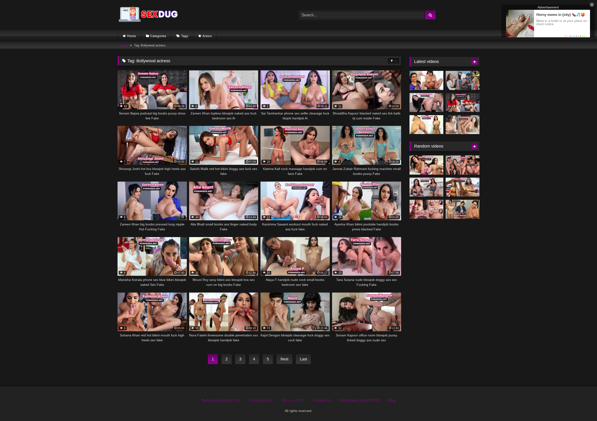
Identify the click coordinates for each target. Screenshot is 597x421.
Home (131, 36)
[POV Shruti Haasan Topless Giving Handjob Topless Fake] (462, 209)
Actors (207, 36)
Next (284, 359)
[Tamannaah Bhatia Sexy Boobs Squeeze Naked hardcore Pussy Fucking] (462, 124)
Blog (392, 400)
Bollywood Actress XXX (221, 400)
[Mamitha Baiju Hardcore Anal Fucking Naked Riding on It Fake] (426, 209)
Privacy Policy (261, 400)
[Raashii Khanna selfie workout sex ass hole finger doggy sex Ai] (426, 102)
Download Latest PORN (359, 400)
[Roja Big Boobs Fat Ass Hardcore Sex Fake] (426, 80)
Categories (158, 36)
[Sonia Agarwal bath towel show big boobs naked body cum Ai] (426, 124)
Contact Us (322, 400)
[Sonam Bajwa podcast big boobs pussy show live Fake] (462, 102)
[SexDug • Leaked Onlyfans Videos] (149, 15)
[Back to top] (582, 407)
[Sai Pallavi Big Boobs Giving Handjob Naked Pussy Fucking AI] (426, 187)
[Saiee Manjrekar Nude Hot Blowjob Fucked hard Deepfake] (462, 165)
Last (303, 359)
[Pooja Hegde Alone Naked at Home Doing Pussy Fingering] (462, 187)
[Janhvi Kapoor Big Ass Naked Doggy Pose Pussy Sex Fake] (426, 165)
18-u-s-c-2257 (292, 400)
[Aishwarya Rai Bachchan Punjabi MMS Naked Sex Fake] (462, 80)
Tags (184, 36)
